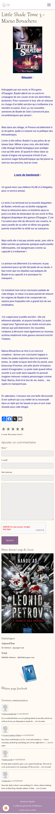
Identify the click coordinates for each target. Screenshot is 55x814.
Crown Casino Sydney (12, 735)
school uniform (9, 714)
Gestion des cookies (27, 810)
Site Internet (6, 472)
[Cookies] (6, 808)
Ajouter (10, 540)
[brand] (7, 4)
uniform (6, 781)
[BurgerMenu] (49, 4)
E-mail (4, 460)
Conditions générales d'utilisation (27, 806)
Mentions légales (27, 801)
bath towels (8, 760)
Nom (3, 448)
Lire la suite (40, 721)
